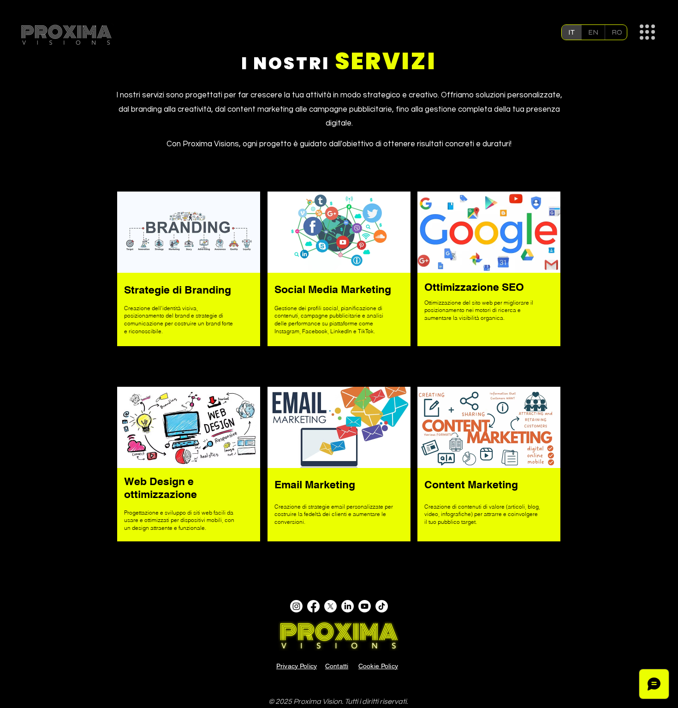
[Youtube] (364, 606)
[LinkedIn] (347, 606)
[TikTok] (381, 606)
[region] (188, 270)
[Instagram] (296, 606)
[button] (647, 32)
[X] (330, 606)
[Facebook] (313, 606)
